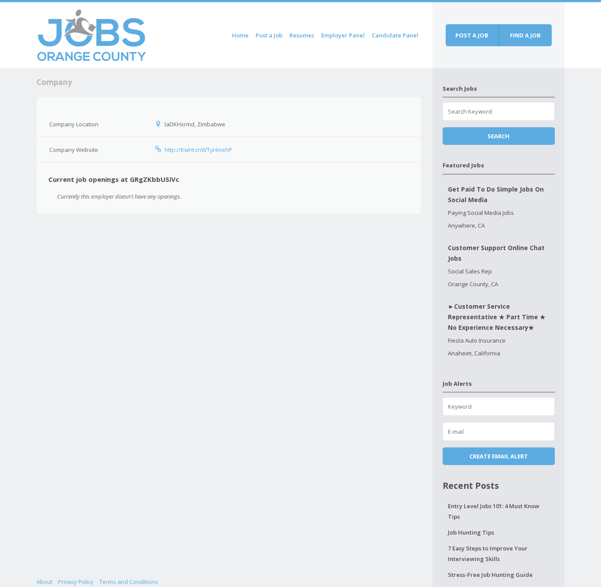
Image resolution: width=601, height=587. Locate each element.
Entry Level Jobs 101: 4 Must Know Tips (493, 511)
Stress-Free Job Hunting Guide (490, 575)
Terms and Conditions (128, 582)
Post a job (471, 35)
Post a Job (269, 35)
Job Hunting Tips (471, 532)
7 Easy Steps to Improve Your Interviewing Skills (488, 553)
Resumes (302, 35)
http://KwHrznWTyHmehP (198, 150)
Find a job (525, 35)
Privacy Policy (76, 582)
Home (240, 35)
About (44, 582)
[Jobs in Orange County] (92, 33)
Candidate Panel (395, 35)
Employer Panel (343, 35)
